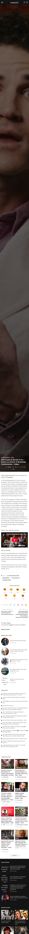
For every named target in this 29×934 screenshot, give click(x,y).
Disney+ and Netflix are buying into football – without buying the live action (19, 897)
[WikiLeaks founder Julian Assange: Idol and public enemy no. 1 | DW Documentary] (21, 835)
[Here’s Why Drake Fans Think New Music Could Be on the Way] (5, 878)
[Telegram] (12, 469)
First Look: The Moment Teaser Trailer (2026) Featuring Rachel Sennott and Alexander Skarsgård (15, 708)
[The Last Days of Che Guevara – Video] (7, 915)
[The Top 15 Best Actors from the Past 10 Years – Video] (21, 915)
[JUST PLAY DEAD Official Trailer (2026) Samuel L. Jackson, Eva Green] (5, 651)
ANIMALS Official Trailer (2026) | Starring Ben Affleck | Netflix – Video (21, 796)
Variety (9, 467)
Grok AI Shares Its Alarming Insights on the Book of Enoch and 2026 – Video (21, 773)
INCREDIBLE (19, 767)
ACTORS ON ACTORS (13, 575)
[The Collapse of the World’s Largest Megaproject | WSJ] (5, 671)
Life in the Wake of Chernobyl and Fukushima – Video (15, 720)
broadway (6, 578)
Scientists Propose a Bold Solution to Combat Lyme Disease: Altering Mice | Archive (7, 773)
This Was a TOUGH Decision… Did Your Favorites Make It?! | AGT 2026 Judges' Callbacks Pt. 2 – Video (7, 796)
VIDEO (12, 457)
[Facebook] (7, 469)
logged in (11, 625)
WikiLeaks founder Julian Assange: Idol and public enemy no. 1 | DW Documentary (21, 843)
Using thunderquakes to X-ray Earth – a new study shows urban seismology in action (14, 745)
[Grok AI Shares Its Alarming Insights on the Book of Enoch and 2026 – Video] (21, 764)
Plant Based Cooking (22, 824)
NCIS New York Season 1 (8, 705)
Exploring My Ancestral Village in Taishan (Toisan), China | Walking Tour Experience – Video (7, 844)
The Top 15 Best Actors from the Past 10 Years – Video (20, 922)
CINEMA (18, 790)
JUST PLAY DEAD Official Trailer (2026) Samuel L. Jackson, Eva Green (18, 650)
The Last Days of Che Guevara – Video (6, 921)
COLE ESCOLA (15, 578)
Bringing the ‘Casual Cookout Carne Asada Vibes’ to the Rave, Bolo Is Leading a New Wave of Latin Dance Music (18, 887)
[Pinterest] (10, 469)
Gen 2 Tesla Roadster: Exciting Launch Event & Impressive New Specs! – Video (13, 712)
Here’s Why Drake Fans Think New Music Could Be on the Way (17, 877)
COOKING (18, 815)
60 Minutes (6, 777)
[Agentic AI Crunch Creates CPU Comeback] (5, 681)
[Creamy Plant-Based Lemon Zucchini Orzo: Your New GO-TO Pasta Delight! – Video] (21, 811)
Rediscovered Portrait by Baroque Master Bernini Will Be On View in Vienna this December (18, 867)
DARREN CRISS (7, 580)
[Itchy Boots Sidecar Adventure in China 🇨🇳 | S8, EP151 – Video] (5, 661)
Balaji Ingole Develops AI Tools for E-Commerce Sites (15, 738)
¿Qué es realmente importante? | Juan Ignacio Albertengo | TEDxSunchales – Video (7, 820)
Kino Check (19, 800)
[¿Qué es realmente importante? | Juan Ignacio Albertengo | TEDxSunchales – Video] (7, 811)
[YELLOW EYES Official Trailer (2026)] (5, 642)
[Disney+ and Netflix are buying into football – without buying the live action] (5, 898)
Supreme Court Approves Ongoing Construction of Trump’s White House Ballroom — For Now (14, 694)
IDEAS (3, 815)
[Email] (14, 469)
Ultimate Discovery (22, 777)
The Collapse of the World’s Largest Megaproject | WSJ (18, 670)
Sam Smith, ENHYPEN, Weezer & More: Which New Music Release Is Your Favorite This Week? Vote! (14, 735)
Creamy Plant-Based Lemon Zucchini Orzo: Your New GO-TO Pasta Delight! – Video (21, 820)
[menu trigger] (2, 2)
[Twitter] (8, 469)
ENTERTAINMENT (5, 457)
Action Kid (5, 849)
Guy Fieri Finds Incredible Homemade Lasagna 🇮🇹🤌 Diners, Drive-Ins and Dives (14, 727)
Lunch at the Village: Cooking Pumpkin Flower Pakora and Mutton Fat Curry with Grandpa (15, 723)
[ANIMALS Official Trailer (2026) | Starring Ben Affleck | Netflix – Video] (21, 787)
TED (4, 824)
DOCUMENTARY (6, 765)
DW (17, 847)
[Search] (27, 2)
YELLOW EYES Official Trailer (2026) (18, 640)
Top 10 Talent (6, 801)
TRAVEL (4, 838)
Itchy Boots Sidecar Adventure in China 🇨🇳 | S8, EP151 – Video (19, 660)
